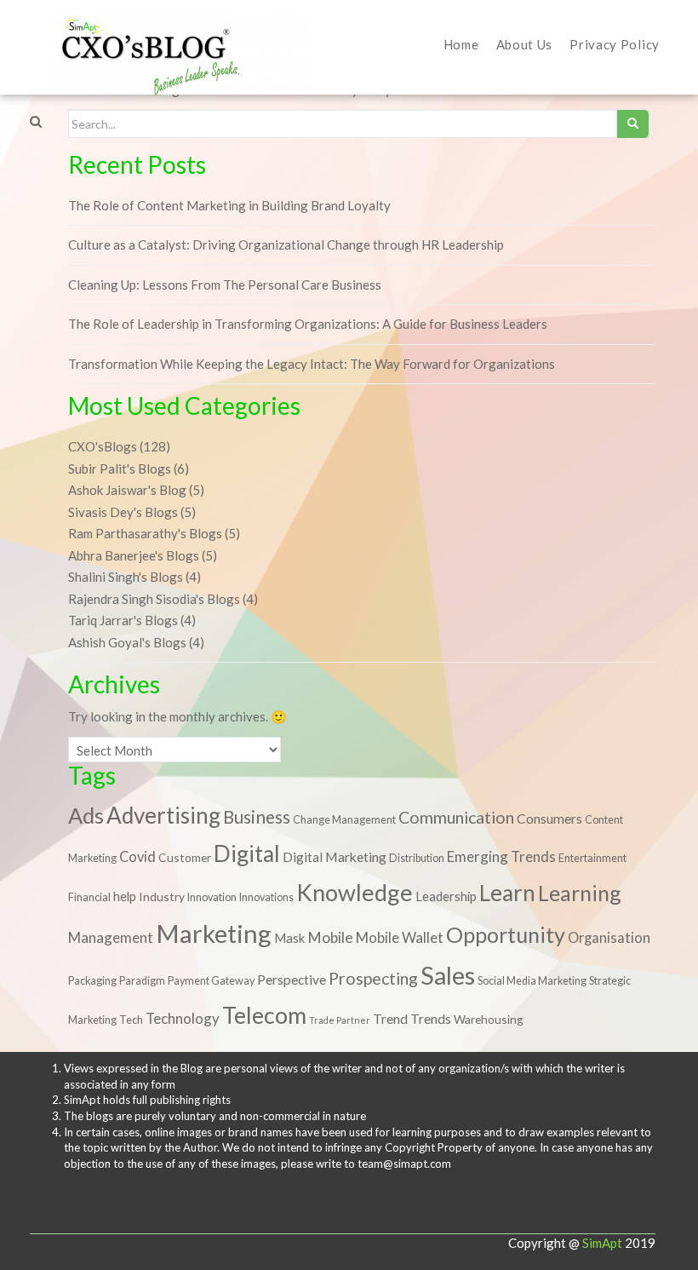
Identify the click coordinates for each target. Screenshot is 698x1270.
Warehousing (489, 1019)
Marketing (214, 933)
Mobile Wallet (399, 937)
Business (256, 817)
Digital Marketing (334, 857)
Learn (507, 892)
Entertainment (592, 858)
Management (110, 937)
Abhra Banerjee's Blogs (133, 555)
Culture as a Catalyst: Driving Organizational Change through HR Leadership (286, 244)
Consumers (549, 818)
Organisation (609, 937)
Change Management (344, 819)
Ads (86, 815)
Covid (137, 856)
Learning (579, 892)
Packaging (92, 980)
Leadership (446, 896)
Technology (183, 1018)
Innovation (212, 897)
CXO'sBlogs (102, 446)
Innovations (266, 897)
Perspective (291, 979)
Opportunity (505, 934)
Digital (247, 853)
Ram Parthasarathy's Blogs (145, 533)
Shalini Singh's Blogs (125, 576)
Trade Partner (339, 1020)
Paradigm (142, 980)
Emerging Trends (501, 856)
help (124, 896)
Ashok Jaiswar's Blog (127, 489)
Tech (131, 1020)
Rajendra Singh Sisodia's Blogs (154, 598)
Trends (430, 1018)
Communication (456, 817)
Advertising (163, 815)
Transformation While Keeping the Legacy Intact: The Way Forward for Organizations (311, 363)
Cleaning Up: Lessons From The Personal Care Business (224, 284)
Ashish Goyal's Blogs (127, 642)
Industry (162, 896)
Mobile (330, 937)
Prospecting (373, 978)
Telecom (264, 1015)
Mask (289, 937)
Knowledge (354, 892)
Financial (89, 897)
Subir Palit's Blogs (119, 468)
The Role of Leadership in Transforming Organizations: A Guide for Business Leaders (307, 323)
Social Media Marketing (532, 980)
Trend (390, 1018)
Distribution (416, 858)
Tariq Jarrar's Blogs (123, 620)
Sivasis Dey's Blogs (123, 512)
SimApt (602, 1242)
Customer (184, 857)
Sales (448, 975)
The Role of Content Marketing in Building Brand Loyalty (229, 205)
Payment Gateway (211, 980)
